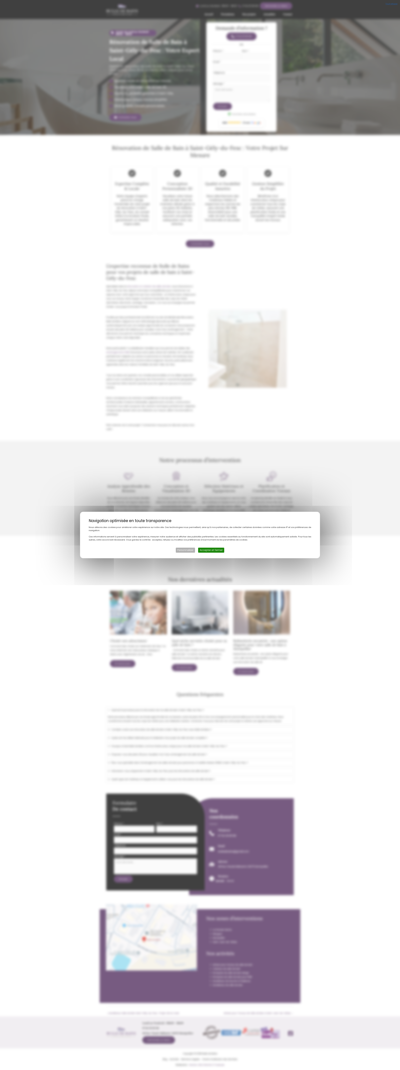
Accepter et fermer (211, 550)
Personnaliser (185, 550)
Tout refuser (391, 3)
